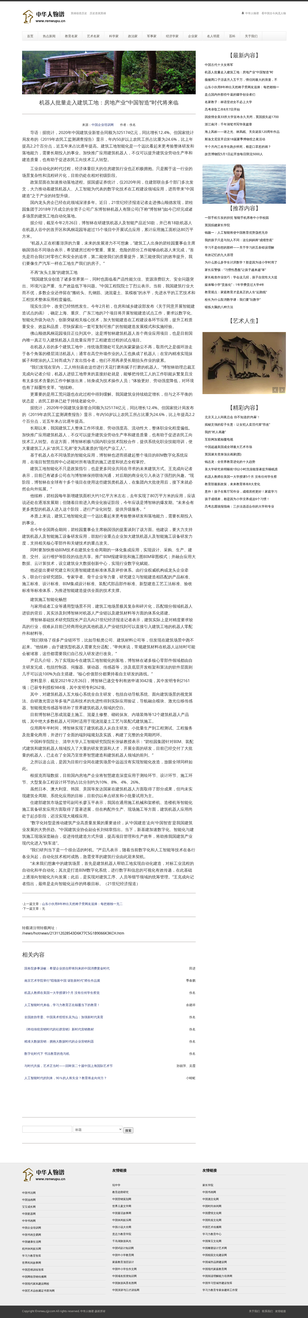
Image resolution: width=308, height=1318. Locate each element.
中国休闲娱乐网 (121, 1220)
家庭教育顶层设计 (123, 1262)
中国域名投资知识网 (124, 1276)
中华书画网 (29, 1221)
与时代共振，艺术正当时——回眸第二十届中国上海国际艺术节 (68, 1066)
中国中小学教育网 (123, 1255)
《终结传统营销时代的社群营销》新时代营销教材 (59, 1029)
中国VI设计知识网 (123, 1248)
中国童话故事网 (121, 1213)
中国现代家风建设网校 (35, 1284)
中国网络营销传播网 (34, 1277)
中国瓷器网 (29, 1214)
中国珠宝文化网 (211, 1241)
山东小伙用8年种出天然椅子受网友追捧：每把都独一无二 (82, 904)
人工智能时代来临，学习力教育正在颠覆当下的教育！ (62, 1005)
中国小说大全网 (121, 1227)
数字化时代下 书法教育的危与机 (46, 1053)
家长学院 (207, 1185)
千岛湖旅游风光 (121, 1241)
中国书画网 (209, 1192)
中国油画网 (29, 1200)
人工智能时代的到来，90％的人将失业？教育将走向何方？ (65, 1078)
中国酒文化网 (210, 1199)
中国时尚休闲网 (211, 1206)
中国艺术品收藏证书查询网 (38, 1291)
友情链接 (280, 1311)
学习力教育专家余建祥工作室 (220, 1290)
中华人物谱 (87, 1311)
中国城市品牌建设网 (214, 1262)
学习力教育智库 (31, 1256)
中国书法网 (29, 1193)
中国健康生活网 (31, 1242)
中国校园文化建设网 (214, 1255)
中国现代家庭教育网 (214, 1269)
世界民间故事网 (31, 1263)
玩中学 (116, 1185)
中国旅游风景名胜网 (124, 1283)
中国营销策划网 (121, 1199)
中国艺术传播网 (211, 1227)
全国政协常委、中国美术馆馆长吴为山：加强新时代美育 (63, 1017)
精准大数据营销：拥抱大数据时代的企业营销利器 (59, 1041)
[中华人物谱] (44, 17)
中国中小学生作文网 (124, 1269)
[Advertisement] (109, 1100)
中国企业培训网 (103, 124)
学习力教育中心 (211, 1234)
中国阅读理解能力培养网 (217, 1276)
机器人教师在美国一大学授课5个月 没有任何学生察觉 (62, 992)
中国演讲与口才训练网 (125, 1290)
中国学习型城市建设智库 (217, 1283)
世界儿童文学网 (121, 1206)
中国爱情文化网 (211, 1213)
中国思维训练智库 (33, 1270)
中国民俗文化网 (211, 1220)
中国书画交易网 (31, 1235)
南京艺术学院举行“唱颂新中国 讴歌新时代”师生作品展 (62, 980)
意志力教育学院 (121, 1234)
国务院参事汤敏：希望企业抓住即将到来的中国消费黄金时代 (67, 968)
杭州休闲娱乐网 (31, 1249)
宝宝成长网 (29, 1207)
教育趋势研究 (120, 1192)
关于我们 (254, 1311)
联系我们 (267, 1311)
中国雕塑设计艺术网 (214, 1248)
